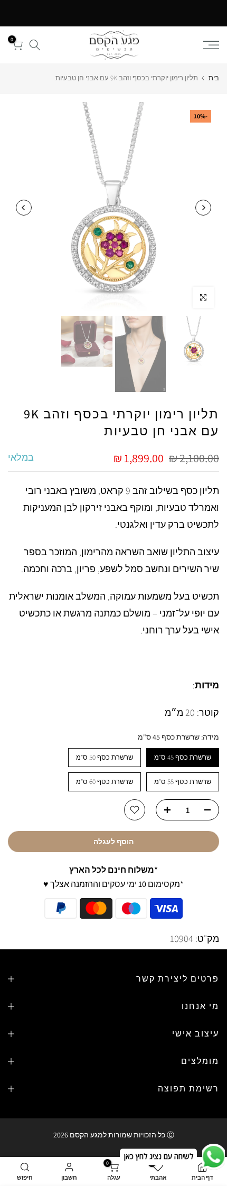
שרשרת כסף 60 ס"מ (104, 781)
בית (214, 77)
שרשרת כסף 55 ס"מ (182, 781)
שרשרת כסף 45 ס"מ (182, 757)
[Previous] (203, 208)
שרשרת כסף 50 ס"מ (104, 757)
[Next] (24, 208)
